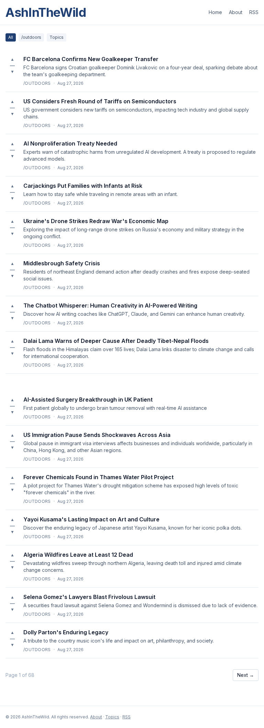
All (10, 37)
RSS (253, 12)
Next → (245, 675)
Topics (57, 37)
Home (215, 12)
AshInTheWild (46, 12)
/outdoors (31, 37)
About (235, 12)
